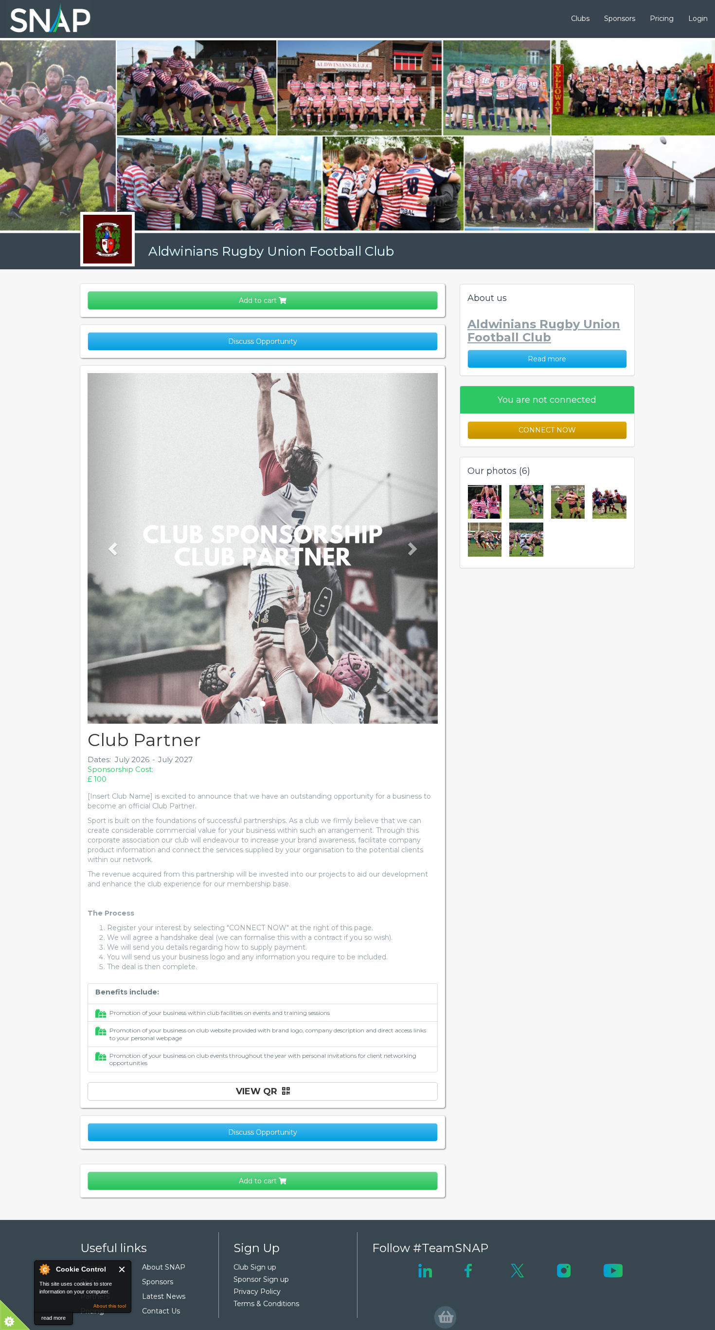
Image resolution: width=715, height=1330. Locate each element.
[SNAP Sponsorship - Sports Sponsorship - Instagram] (564, 1270)
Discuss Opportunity (262, 341)
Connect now (547, 430)
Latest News (163, 1296)
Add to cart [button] (259, 300)
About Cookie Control (44, 1269)
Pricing (662, 18)
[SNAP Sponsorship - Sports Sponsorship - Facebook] (468, 1270)
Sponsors (619, 18)
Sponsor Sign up (261, 1279)
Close (122, 1269)
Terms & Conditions (266, 1303)
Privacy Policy (257, 1291)
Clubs (580, 18)
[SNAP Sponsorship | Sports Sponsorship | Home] (43, 19)
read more (53, 1318)
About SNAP (163, 1267)
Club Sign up (254, 1267)
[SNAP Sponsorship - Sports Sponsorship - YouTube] (613, 1270)
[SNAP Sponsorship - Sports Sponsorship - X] (517, 1270)
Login (698, 18)
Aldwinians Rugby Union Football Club (271, 251)
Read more (547, 359)
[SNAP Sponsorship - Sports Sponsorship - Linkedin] (425, 1270)
